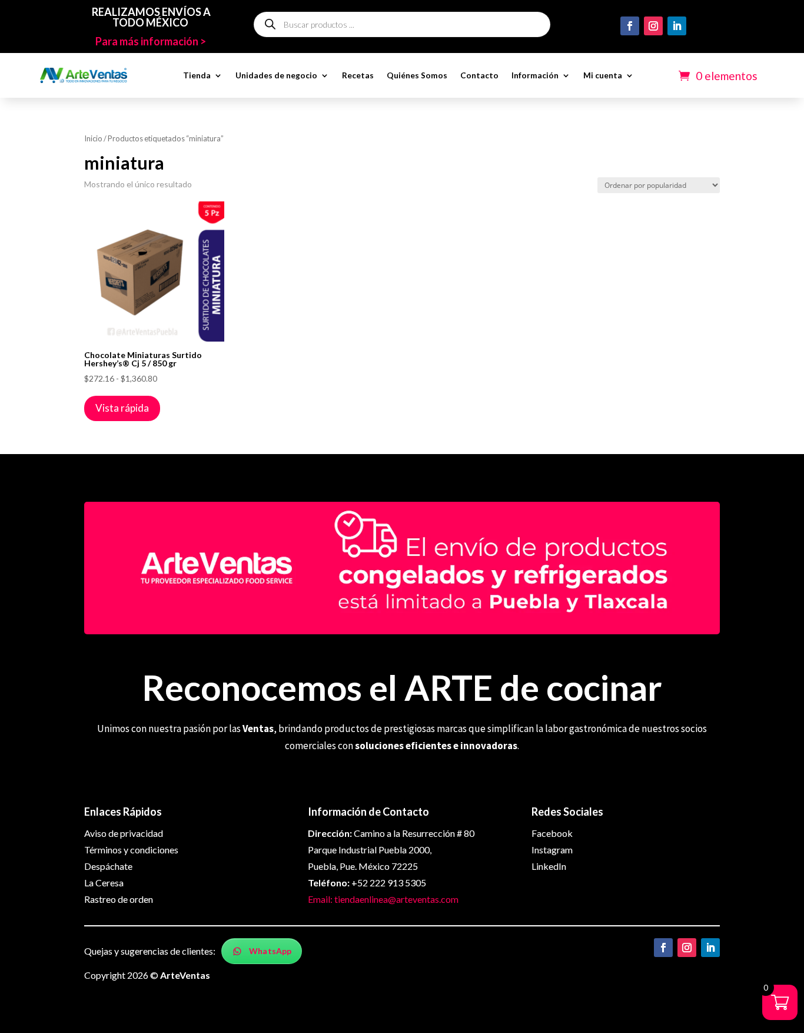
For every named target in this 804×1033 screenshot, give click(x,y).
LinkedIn (548, 866)
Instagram (552, 849)
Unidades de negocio (276, 75)
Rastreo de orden (118, 899)
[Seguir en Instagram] (653, 25)
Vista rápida (122, 408)
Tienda (197, 75)
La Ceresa (104, 882)
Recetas (358, 75)
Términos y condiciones (131, 849)
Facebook (552, 833)
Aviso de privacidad (123, 833)
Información (535, 75)
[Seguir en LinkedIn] (676, 25)
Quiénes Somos (417, 75)
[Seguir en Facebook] (629, 25)
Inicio (93, 138)
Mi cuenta (602, 75)
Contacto (479, 75)
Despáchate (108, 866)
